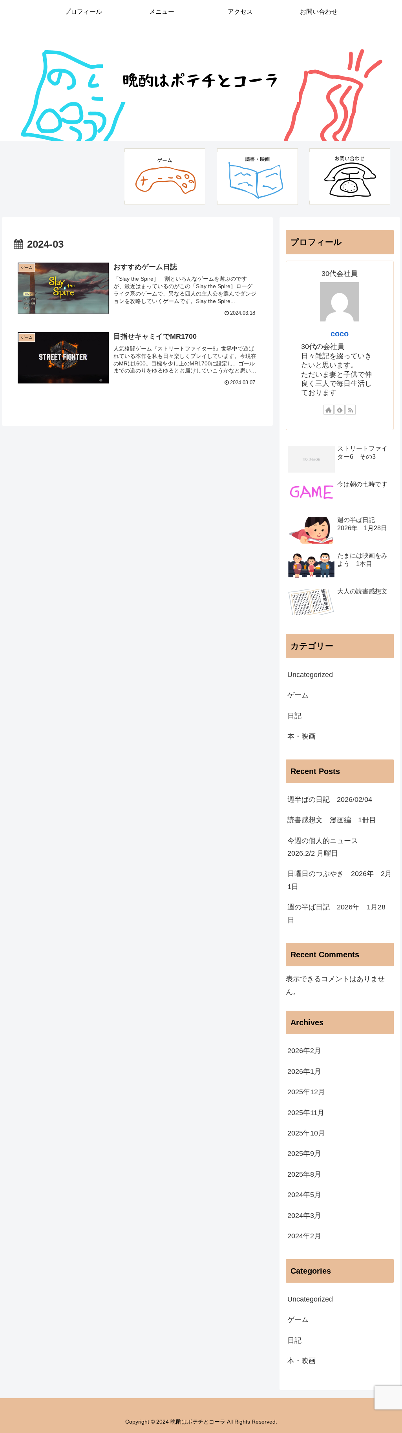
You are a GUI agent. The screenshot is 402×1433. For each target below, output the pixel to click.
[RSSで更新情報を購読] (350, 410)
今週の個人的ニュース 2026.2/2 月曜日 (326, 847)
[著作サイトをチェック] (328, 410)
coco (340, 333)
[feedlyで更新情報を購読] (339, 410)
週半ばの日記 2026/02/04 (329, 799)
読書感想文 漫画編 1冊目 (331, 820)
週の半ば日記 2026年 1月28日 (336, 913)
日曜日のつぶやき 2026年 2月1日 (339, 880)
